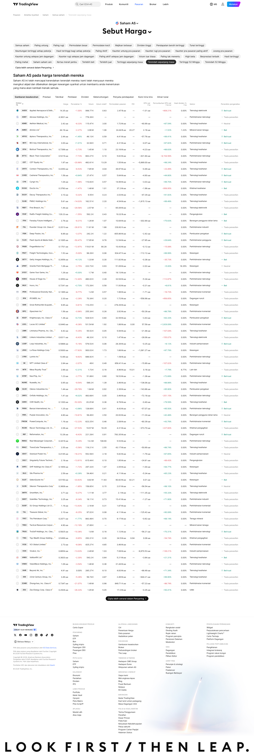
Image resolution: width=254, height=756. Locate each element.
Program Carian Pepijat (128, 729)
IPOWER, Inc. (35, 298)
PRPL (24, 415)
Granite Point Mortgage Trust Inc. (42, 266)
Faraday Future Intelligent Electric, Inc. (42, 220)
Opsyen (76, 698)
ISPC (24, 311)
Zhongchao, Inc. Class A (40, 583)
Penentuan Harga (125, 630)
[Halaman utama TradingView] (23, 625)
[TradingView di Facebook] (20, 635)
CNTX (24, 169)
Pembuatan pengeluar (199, 233)
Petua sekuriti (124, 726)
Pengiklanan (212, 647)
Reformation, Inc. (37, 434)
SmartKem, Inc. (36, 492)
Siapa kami (123, 675)
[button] (115, 4)
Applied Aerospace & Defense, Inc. (42, 110)
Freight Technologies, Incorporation (42, 253)
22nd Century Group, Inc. (41, 577)
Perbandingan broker (127, 650)
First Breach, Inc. (37, 207)
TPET (24, 519)
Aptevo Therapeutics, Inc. (41, 136)
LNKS (24, 337)
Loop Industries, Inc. (38, 344)
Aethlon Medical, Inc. (39, 123)
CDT (24, 162)
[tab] (22, 45)
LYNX (24, 357)
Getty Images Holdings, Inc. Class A (42, 259)
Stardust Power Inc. (38, 454)
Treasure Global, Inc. (38, 512)
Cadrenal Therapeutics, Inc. (42, 175)
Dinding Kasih (172, 630)
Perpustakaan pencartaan (218, 630)
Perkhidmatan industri (199, 227)
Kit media (122, 690)
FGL (24, 227)
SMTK (24, 493)
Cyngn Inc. (34, 182)
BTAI (24, 149)
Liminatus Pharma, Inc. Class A (42, 331)
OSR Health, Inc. (37, 402)
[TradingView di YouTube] (26, 635)
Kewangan (194, 253)
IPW (24, 298)
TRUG (24, 531)
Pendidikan (170, 653)
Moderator (170, 642)
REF (24, 434)
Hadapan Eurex (125, 664)
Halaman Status (125, 732)
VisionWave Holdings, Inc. (41, 564)
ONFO (24, 395)
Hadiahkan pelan (125, 636)
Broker (153, 4)
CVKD (24, 175)
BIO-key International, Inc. (41, 143)
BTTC (24, 156)
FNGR (24, 246)
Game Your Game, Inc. (39, 272)
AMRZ (24, 130)
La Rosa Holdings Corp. (40, 350)
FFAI (24, 221)
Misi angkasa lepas (126, 678)
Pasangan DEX (79, 650)
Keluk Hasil (77, 695)
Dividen (76, 681)
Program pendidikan (215, 656)
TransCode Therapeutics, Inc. (42, 447)
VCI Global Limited (38, 544)
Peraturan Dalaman (174, 639)
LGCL (24, 324)
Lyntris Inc (34, 356)
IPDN (24, 292)
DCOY (24, 195)
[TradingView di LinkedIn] (36, 635)
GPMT (24, 266)
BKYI (24, 143)
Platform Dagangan (215, 639)
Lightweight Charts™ (215, 633)
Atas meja (77, 715)
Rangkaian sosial (173, 627)
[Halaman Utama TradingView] (25, 4)
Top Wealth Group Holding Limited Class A (42, 538)
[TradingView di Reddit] (52, 635)
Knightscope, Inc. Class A (41, 318)
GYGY (24, 272)
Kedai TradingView (126, 698)
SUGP (24, 506)
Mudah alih (77, 712)
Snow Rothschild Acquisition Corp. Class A (42, 305)
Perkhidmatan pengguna (200, 240)
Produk (109, 4)
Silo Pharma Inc (36, 473)
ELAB (24, 201)
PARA (24, 408)
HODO (24, 279)
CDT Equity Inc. (36, 162)
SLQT (24, 480)
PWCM (24, 421)
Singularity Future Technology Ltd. (42, 460)
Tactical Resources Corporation (42, 525)
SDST (24, 454)
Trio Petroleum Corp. (38, 518)
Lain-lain (193, 369)
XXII (24, 577)
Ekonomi (76, 675)
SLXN (24, 486)
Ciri (119, 627)
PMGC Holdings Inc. (38, 201)
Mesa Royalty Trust (38, 369)
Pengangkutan (196, 214)
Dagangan (170, 650)
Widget (210, 627)
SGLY (24, 460)
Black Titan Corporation (40, 156)
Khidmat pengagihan (199, 428)
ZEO (24, 590)
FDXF (24, 214)
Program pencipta (173, 636)
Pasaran (139, 4)
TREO (24, 525)
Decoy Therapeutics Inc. (40, 195)
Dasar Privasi (124, 718)
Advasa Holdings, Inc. (39, 117)
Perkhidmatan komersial (200, 292)
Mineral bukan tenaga (199, 130)
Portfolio (76, 692)
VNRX (24, 557)
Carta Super (78, 627)
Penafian (122, 715)
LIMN (24, 331)
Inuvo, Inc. (34, 285)
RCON (24, 428)
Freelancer (170, 670)
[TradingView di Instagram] (31, 635)
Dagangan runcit (197, 298)
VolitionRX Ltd (36, 557)
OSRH (24, 402)
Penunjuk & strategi (174, 664)
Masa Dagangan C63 (127, 704)
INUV (24, 285)
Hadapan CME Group (127, 661)
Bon (74, 641)
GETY (24, 259)
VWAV (24, 564)
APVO (24, 136)
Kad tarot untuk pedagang (129, 701)
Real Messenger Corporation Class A (42, 441)
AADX (24, 110)
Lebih (166, 4)
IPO (74, 684)
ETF (74, 638)
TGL (24, 512)
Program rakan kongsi (216, 653)
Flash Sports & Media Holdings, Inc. (42, 240)
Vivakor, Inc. (35, 551)
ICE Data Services (49, 648)
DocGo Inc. (34, 188)
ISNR (24, 305)
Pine (74, 653)
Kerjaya (121, 687)
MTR (24, 370)
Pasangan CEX (79, 647)
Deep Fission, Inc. (37, 233)
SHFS (24, 467)
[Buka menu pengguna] (222, 4)
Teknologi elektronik (198, 110)
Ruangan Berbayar (174, 673)
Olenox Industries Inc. (39, 389)
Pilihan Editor (171, 656)
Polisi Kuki (122, 721)
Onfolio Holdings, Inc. (39, 395)
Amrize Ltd (34, 130)
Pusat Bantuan (124, 684)
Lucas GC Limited (37, 324)
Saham (76, 636)
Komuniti (123, 4)
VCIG (24, 544)
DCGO (24, 188)
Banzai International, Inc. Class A (42, 408)
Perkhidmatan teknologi (200, 117)
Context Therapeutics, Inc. (41, 169)
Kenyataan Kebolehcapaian (130, 724)
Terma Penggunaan (126, 712)
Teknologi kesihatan (198, 123)
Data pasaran (124, 633)
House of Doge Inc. (38, 279)
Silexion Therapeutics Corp (41, 486)
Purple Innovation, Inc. (39, 415)
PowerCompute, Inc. (38, 421)
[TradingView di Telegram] (41, 635)
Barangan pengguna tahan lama (203, 220)
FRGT (24, 253)
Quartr (52, 665)
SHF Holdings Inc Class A (40, 467)
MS (215, 4)
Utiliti (192, 590)
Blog (120, 681)
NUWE (24, 382)
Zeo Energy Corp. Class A (41, 590)
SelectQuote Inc (37, 480)
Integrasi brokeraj (214, 650)
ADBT (24, 117)
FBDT (24, 208)
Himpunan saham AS (127, 667)
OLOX (24, 389)
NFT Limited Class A (38, 363)
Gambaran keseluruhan (128, 644)
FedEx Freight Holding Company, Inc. (42, 214)
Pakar (168, 667)
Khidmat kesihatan (198, 188)
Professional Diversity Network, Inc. (42, 292)
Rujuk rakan (171, 633)
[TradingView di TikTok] (47, 635)
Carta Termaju (213, 636)
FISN (24, 234)
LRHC (24, 350)
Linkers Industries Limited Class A (42, 337)
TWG (24, 538)
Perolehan (77, 678)
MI (24, 363)
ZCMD (24, 583)
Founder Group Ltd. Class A (41, 227)
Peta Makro (78, 701)
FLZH (24, 240)
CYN (24, 182)
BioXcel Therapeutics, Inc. (41, 149)
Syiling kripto (78, 644)
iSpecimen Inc (36, 311)
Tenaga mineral (196, 518)
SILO (24, 473)
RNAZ (24, 447)
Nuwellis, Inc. (35, 382)
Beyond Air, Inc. (36, 570)
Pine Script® (78, 704)
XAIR (24, 570)
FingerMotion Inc (37, 246)
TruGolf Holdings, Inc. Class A (42, 531)
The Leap (122, 653)
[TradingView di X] (15, 635)
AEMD (24, 123)
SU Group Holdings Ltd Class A (42, 505)
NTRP (24, 376)
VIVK (24, 551)
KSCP (24, 318)
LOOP (24, 344)
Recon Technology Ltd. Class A (42, 428)
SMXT (24, 499)
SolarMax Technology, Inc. (41, 499)
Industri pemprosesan (199, 344)
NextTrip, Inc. (35, 376)
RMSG (24, 441)
